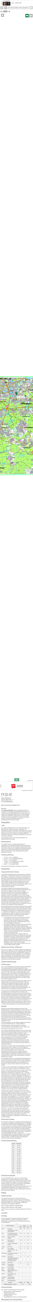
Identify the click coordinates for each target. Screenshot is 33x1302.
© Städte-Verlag (30, 780)
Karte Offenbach (21, 397)
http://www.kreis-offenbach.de (10, 805)
